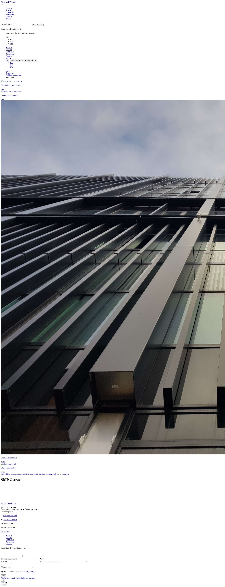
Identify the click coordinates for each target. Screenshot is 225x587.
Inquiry (8, 19)
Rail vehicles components (10, 474)
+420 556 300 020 (10, 516)
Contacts (9, 16)
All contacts (5, 532)
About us (9, 8)
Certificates (10, 12)
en (7, 37)
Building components (13, 75)
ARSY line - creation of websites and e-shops (18, 578)
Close (4, 585)
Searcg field (5, 25)
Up (3, 580)
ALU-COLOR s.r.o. (8, 2)
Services (9, 10)
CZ (11, 39)
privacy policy (29, 571)
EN (11, 42)
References (10, 14)
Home (8, 71)
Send (3, 576)
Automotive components (29, 474)
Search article (38, 25)
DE (11, 44)
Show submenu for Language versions (23, 60)
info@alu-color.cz (10, 520)
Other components (62, 474)
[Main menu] (2, 4)
